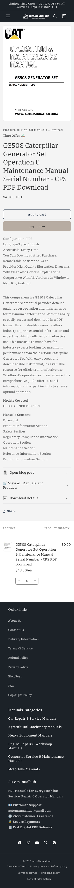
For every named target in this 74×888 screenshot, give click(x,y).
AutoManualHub (16, 866)
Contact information (39, 879)
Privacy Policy (18, 667)
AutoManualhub (41, 861)
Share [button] (11, 511)
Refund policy (59, 866)
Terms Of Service (20, 648)
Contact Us (16, 630)
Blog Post (15, 676)
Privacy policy (38, 866)
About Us (15, 620)
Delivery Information (23, 639)
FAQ (11, 686)
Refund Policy (18, 658)
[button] (8, 16)
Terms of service (27, 873)
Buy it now (37, 226)
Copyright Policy (20, 695)
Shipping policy (50, 873)
